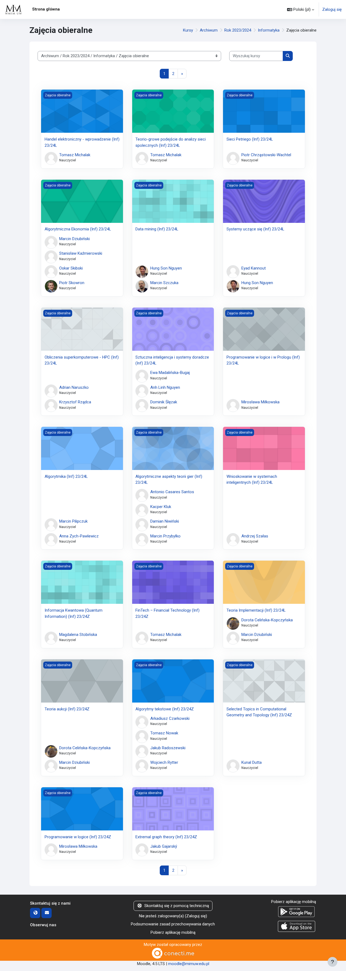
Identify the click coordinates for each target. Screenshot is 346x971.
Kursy (188, 30)
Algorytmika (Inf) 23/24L (66, 476)
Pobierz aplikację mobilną (173, 932)
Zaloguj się (332, 9)
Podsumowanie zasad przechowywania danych (173, 924)
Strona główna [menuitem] (46, 9)
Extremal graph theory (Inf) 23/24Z (166, 836)
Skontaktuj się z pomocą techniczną (176, 905)
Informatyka (269, 30)
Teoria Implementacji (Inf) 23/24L (256, 610)
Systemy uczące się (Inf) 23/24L (255, 229)
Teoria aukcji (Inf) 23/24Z (67, 709)
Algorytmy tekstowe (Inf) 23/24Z (164, 709)
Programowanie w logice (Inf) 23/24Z (78, 836)
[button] (301, 9)
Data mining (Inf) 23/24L (156, 229)
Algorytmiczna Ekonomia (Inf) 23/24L (78, 229)
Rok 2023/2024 (237, 30)
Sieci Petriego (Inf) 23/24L (250, 139)
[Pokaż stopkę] (332, 962)
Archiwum (209, 30)
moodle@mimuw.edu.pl (188, 963)
